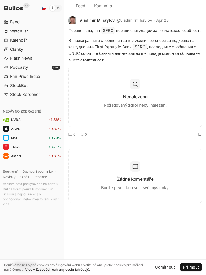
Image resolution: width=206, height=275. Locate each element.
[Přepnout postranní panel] (64, 137)
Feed (80, 5)
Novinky (9, 177)
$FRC (108, 30)
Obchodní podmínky (38, 171)
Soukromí (10, 171)
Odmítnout (165, 267)
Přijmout (191, 267)
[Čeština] (43, 8)
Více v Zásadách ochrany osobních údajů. (57, 269)
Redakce (40, 177)
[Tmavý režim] (55, 8)
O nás (24, 177)
